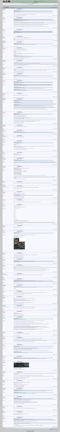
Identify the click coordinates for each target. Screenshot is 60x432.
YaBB (27, 431)
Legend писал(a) (19, 351)
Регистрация (36, 1)
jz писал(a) (19, 10)
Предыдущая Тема (52, 7)
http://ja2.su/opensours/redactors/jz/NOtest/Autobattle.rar (19, 235)
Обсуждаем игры (5, 6)
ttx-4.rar (19, 155)
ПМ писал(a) (19, 81)
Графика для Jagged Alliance (16, 16)
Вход (34, 1)
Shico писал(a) (19, 286)
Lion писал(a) (19, 43)
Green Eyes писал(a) (20, 55)
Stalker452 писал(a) (20, 131)
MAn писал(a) (19, 418)
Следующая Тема (55, 7)
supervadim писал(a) (20, 318)
